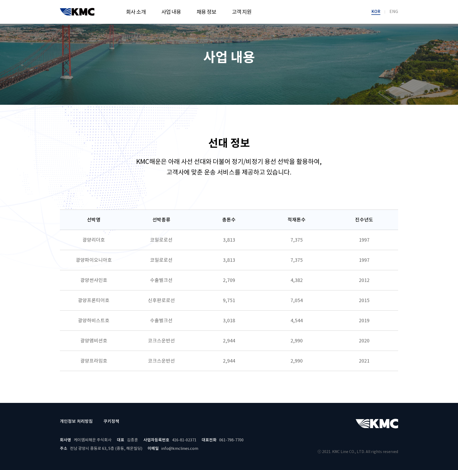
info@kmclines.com (179, 448)
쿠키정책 (111, 421)
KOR (375, 11)
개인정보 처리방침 (76, 421)
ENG (393, 11)
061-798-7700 (231, 439)
